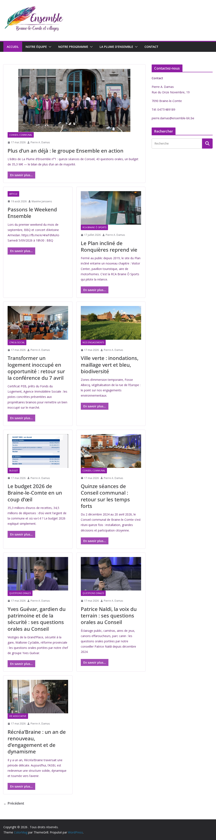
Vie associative (17, 716)
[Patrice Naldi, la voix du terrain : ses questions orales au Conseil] (111, 573)
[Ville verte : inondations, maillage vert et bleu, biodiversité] (111, 322)
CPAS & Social (17, 342)
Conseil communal (20, 134)
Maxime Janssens (42, 201)
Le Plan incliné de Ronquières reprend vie (109, 246)
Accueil (13, 47)
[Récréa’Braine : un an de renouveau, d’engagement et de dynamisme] (38, 696)
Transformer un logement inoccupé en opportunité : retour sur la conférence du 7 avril (36, 367)
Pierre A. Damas (40, 142)
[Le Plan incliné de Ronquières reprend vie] (111, 208)
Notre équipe (36, 47)
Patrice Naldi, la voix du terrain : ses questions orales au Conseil (109, 615)
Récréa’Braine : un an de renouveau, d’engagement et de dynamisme (37, 741)
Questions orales (20, 593)
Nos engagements (93, 342)
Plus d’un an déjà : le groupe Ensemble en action (65, 150)
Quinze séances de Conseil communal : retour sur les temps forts (105, 496)
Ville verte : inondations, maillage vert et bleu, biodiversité (109, 364)
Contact (151, 47)
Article (13, 193)
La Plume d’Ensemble (116, 47)
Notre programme (73, 47)
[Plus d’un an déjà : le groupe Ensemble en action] (74, 100)
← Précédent (13, 803)
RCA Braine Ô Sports (94, 227)
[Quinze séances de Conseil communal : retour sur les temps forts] (111, 451)
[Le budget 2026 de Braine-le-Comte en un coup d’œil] (38, 451)
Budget (13, 470)
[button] (49, 47)
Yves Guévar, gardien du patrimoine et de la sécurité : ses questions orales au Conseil (37, 618)
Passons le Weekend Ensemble (32, 212)
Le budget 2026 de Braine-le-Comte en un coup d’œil (35, 493)
